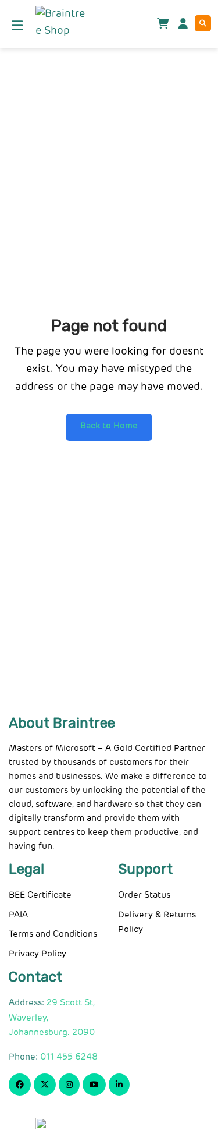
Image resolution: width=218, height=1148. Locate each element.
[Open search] (203, 23)
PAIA (18, 914)
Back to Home (109, 425)
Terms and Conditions (53, 934)
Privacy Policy (37, 953)
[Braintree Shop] (60, 23)
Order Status (144, 895)
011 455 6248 (69, 1057)
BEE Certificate (40, 895)
